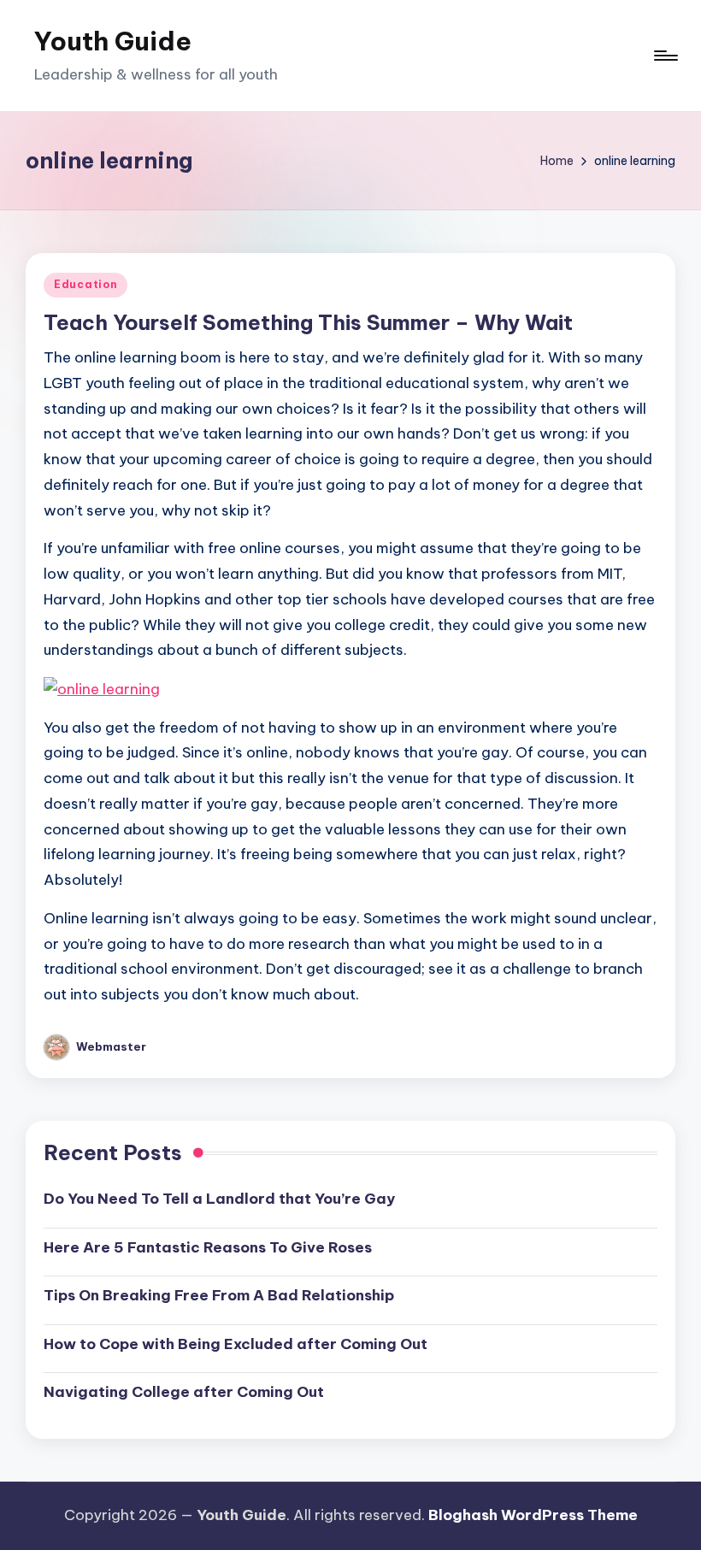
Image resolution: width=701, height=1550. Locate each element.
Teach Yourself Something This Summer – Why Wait (308, 322)
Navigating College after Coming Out (184, 1391)
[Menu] (664, 56)
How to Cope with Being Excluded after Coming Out (235, 1344)
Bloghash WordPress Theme (533, 1515)
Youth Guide (112, 41)
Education (85, 284)
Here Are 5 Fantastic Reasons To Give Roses (208, 1247)
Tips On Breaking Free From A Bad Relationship (219, 1295)
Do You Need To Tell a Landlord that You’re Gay (219, 1198)
